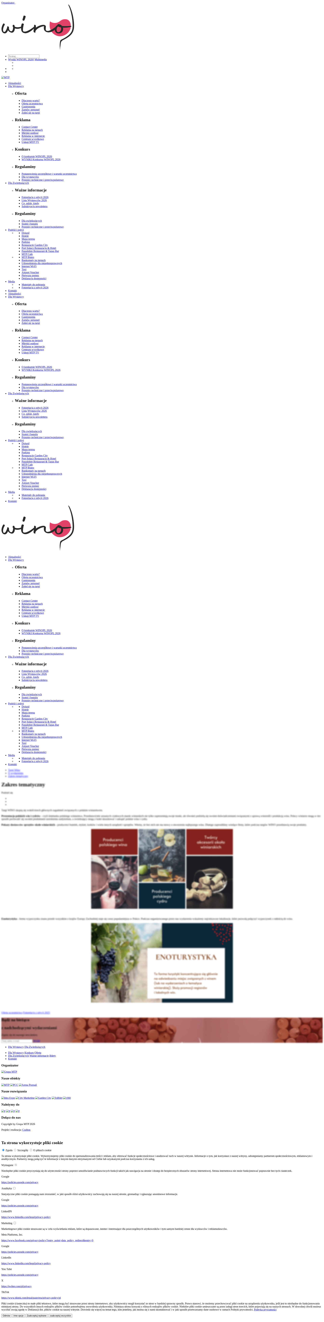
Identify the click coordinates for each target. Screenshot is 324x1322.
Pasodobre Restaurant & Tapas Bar (40, 251)
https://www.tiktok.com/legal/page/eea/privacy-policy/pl (31, 1297)
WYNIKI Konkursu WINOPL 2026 (41, 159)
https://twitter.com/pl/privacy (16, 1286)
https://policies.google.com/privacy (19, 1182)
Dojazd (25, 232)
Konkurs (29, 1052)
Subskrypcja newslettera (34, 206)
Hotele (25, 235)
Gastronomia (28, 106)
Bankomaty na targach (34, 260)
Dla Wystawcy (16, 86)
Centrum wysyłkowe (33, 139)
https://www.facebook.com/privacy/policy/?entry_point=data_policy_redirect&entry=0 (47, 1240)
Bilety (52, 1055)
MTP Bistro (28, 257)
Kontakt (12, 290)
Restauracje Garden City (35, 245)
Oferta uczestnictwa (32, 103)
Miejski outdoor (30, 133)
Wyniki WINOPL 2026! (21, 59)
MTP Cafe (27, 254)
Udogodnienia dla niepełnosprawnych (42, 263)
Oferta (37, 1052)
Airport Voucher (30, 272)
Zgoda (9, 1150)
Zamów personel (30, 109)
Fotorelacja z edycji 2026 (35, 197)
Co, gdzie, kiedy (30, 203)
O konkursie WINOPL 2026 (37, 156)
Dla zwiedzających (32, 220)
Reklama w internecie (33, 136)
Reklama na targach (32, 129)
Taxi (24, 269)
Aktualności (14, 83)
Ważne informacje (39, 1055)
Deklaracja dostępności (34, 278)
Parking (26, 242)
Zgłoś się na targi (31, 112)
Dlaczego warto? (31, 100)
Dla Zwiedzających (18, 182)
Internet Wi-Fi (29, 266)
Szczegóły (22, 1150)
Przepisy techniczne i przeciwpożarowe (43, 179)
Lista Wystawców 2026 (34, 200)
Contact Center (30, 126)
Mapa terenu (28, 239)
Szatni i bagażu (30, 223)
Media (11, 281)
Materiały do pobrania (33, 284)
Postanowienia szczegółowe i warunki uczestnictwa (49, 173)
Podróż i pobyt (16, 229)
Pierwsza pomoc (30, 275)
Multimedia (41, 59)
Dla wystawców (30, 176)
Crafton (26, 1129)
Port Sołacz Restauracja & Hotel (39, 248)
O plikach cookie (42, 1150)
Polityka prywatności (265, 1309)
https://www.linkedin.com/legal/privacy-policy (26, 1217)
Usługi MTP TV (30, 142)
